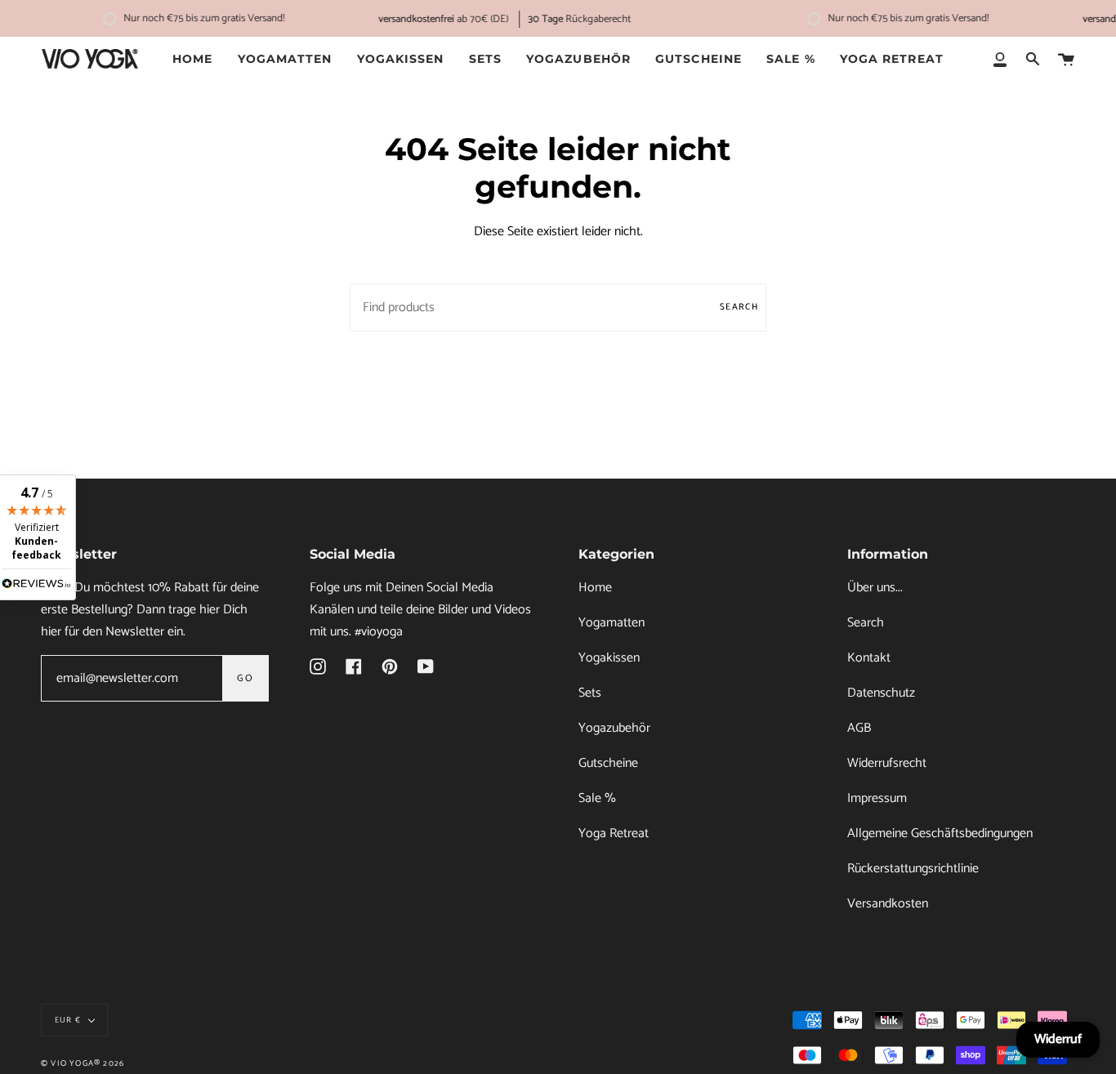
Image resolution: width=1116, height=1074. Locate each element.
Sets (589, 693)
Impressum (877, 798)
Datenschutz (881, 693)
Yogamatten (611, 623)
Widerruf (1058, 1039)
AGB (859, 728)
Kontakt (869, 658)
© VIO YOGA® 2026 (82, 1063)
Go (245, 678)
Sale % (597, 798)
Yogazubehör (614, 728)
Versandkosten (887, 904)
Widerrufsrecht (886, 763)
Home (595, 588)
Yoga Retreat (613, 833)
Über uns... (875, 588)
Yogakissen (609, 658)
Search (739, 307)
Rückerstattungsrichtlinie (913, 869)
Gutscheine (608, 763)
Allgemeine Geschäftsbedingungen (940, 833)
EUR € (68, 1020)
